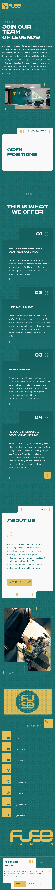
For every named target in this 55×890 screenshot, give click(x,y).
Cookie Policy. (11, 876)
